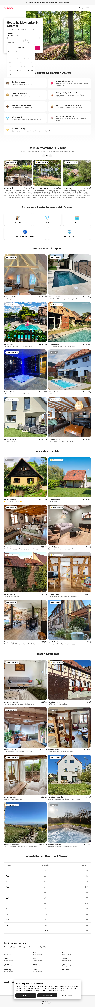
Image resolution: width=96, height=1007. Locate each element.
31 (10, 74)
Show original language (62, 2)
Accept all (26, 995)
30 (32, 70)
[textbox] (15, 42)
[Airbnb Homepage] (8, 8)
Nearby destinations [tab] (10, 947)
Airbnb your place (83, 8)
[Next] (50, 155)
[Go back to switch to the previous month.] (10, 47)
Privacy (44, 1004)
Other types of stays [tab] (25, 947)
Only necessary (47, 995)
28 (24, 70)
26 (17, 70)
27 (21, 70)
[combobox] (23, 35)
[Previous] (43, 155)
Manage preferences (68, 995)
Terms (50, 1004)
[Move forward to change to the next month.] (31, 47)
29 (28, 70)
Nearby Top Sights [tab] (40, 947)
